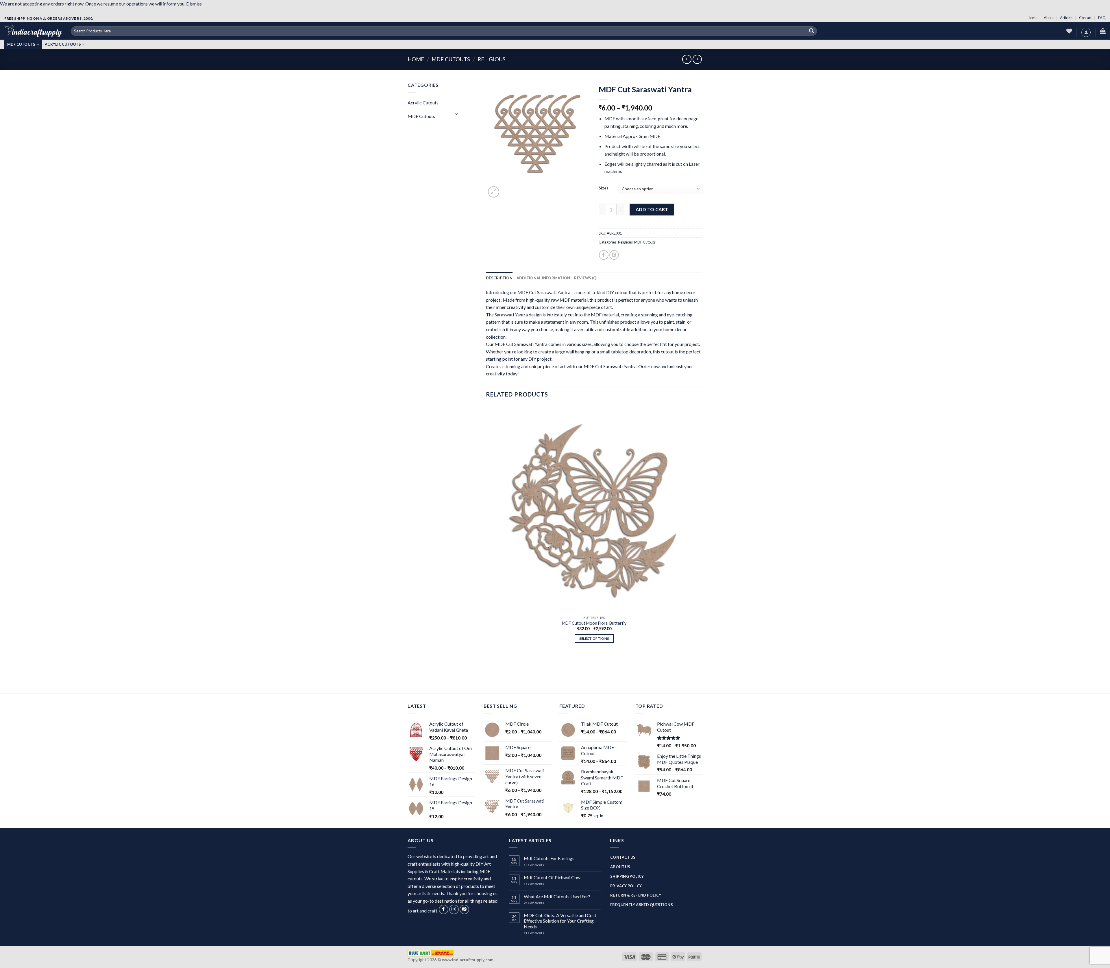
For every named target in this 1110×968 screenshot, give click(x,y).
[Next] (507, 190)
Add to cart (652, 209)
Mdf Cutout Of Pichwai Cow (552, 877)
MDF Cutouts (21, 44)
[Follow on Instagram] (454, 909)
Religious (492, 59)
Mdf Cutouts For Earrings (549, 858)
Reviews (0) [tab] (585, 278)
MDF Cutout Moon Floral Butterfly (594, 623)
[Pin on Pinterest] (614, 255)
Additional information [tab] (543, 278)
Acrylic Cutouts (63, 44)
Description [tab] (499, 278)
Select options (594, 638)
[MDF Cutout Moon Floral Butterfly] (594, 509)
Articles (1066, 17)
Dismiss (194, 3)
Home (1032, 17)
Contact (1085, 17)
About (1049, 17)
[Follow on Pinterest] (464, 909)
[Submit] (811, 31)
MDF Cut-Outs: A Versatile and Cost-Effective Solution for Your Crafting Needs (561, 920)
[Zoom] (493, 192)
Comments (534, 865)
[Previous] (488, 662)
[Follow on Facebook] (443, 909)
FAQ (1102, 17)
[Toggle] (456, 113)
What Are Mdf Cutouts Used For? (557, 896)
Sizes (603, 188)
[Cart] (1103, 31)
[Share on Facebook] (603, 255)
